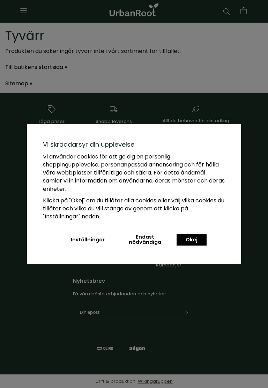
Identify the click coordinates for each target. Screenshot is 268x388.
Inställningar (88, 239)
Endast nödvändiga (145, 239)
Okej (192, 239)
